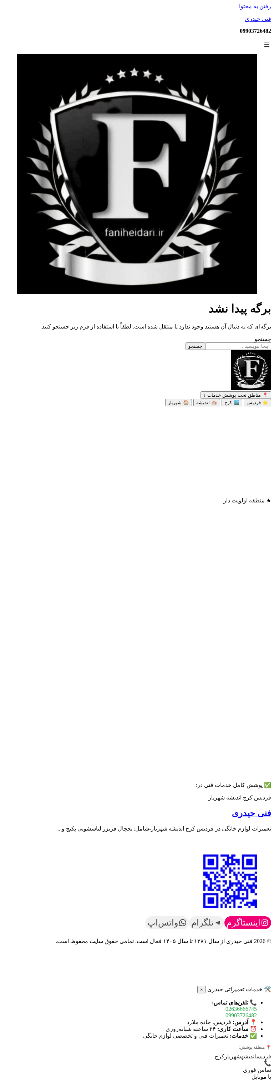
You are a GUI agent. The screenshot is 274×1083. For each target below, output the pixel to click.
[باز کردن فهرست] (267, 44)
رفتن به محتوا (255, 6)
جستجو (262, 339)
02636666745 (241, 1009)
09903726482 (241, 1015)
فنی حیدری (258, 19)
